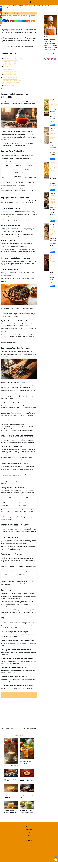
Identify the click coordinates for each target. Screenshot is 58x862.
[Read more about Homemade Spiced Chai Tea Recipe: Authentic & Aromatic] (27, 772)
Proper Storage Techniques (9, 85)
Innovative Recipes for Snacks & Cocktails (12, 80)
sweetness (20, 38)
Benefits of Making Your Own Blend (10, 60)
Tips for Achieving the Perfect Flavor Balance (12, 71)
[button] (15, 5)
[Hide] (0, 25)
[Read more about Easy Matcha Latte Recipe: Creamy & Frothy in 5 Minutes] (27, 804)
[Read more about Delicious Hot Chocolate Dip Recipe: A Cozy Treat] (11, 773)
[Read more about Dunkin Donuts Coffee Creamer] (11, 750)
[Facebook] (3, 21)
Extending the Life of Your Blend (10, 87)
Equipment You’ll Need (8, 66)
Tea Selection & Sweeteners (9, 64)
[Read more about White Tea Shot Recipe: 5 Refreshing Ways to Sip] (27, 748)
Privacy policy (29, 829)
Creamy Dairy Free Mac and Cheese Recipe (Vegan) (52, 169)
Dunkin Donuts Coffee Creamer (11, 765)
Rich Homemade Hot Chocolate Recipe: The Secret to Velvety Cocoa (27, 795)
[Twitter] (20, 21)
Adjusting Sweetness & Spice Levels (11, 74)
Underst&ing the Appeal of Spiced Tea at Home (13, 58)
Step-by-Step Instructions (8, 69)
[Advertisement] (50, 79)
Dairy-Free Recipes (52, 163)
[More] (33, 21)
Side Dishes (20, 5)
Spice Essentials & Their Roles (9, 63)
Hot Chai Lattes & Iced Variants (10, 79)
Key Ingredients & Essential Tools (9, 61)
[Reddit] (28, 21)
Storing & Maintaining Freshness (9, 83)
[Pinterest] (12, 21)
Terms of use (29, 826)
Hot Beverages (52, 128)
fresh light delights (38, 5)
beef (4, 5)
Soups (13, 5)
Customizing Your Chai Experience (9, 72)
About (29, 835)
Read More (52, 124)
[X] (7, 21)
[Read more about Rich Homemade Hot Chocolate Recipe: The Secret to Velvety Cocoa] (27, 788)
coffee (14, 34)
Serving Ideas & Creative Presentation (10, 77)
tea (13, 44)
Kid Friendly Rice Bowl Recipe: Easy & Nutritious (53, 104)
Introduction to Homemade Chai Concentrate (11, 56)
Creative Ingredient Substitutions (10, 75)
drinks (33, 44)
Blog (20, 7)
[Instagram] (52, 59)
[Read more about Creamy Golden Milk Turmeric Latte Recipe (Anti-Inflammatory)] (11, 788)
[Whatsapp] (16, 21)
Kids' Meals (52, 99)
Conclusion (4, 88)
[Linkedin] (24, 21)
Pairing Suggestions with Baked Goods (11, 82)
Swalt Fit (14, 7)
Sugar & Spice (27, 5)
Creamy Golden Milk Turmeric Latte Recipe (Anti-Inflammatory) (10, 795)
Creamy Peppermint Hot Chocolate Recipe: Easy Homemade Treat (53, 200)
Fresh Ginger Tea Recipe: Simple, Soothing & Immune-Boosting (10, 812)
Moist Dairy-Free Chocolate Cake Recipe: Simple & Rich (53, 263)
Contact (29, 832)
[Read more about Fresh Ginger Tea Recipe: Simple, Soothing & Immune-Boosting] (11, 804)
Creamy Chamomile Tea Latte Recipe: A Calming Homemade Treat (53, 134)
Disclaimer (29, 824)
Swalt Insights (6, 7)
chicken (8, 5)
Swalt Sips (47, 5)
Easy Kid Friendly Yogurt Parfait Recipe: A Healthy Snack (52, 230)
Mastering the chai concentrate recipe (10, 68)
